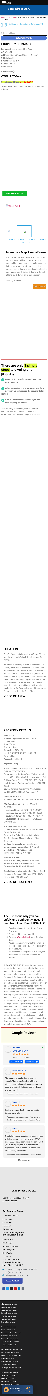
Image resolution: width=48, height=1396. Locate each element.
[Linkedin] (19, 1288)
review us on (30, 1061)
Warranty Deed (23, 937)
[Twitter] (7, 1288)
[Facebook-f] (3, 1288)
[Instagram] (11, 1288)
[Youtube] (15, 1288)
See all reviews (16, 1061)
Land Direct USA (19, 9)
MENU (9, 3)
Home (3, 17)
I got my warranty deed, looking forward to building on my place (22, 1111)
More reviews (24, 1160)
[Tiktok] (23, 1288)
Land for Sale (11, 17)
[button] (4, 3)
